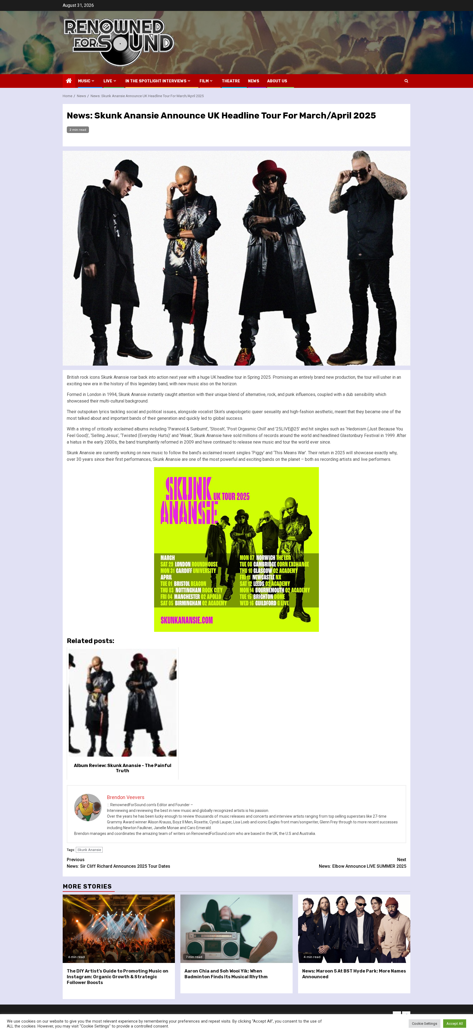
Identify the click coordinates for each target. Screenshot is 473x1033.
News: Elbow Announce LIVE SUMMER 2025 (362, 863)
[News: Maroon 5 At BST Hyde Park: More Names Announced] (354, 929)
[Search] (406, 81)
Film (204, 81)
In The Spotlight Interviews (155, 81)
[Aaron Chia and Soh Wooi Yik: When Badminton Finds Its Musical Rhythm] (236, 929)
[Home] (69, 81)
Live (107, 81)
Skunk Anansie (89, 850)
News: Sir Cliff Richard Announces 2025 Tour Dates (118, 863)
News (253, 81)
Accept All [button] (454, 1024)
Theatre (231, 81)
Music (84, 81)
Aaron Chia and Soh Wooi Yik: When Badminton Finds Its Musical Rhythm (226, 973)
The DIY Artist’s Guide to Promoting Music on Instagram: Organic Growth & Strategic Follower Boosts (117, 976)
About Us (277, 81)
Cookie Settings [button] (424, 1024)
